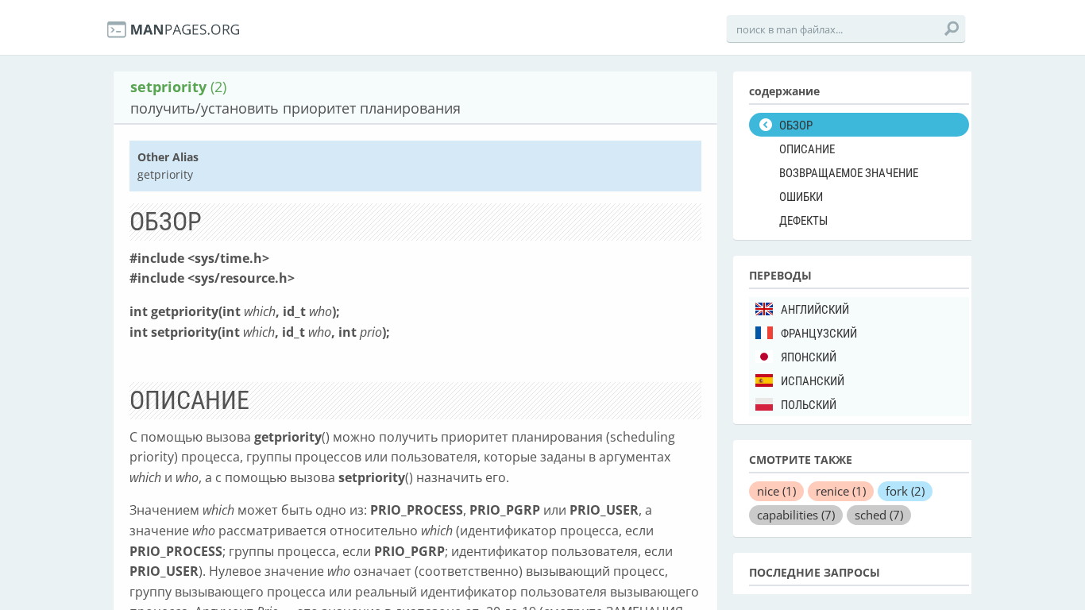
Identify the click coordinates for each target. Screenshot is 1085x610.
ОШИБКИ (801, 197)
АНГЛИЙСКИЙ (815, 310)
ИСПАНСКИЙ (812, 381)
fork (905, 491)
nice (776, 491)
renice (841, 491)
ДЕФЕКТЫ (803, 221)
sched (879, 515)
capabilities (796, 515)
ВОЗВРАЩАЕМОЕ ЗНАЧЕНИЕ (848, 173)
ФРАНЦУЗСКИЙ (819, 333)
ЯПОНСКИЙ (808, 357)
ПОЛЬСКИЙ (808, 405)
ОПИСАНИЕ (807, 149)
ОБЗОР (796, 125)
